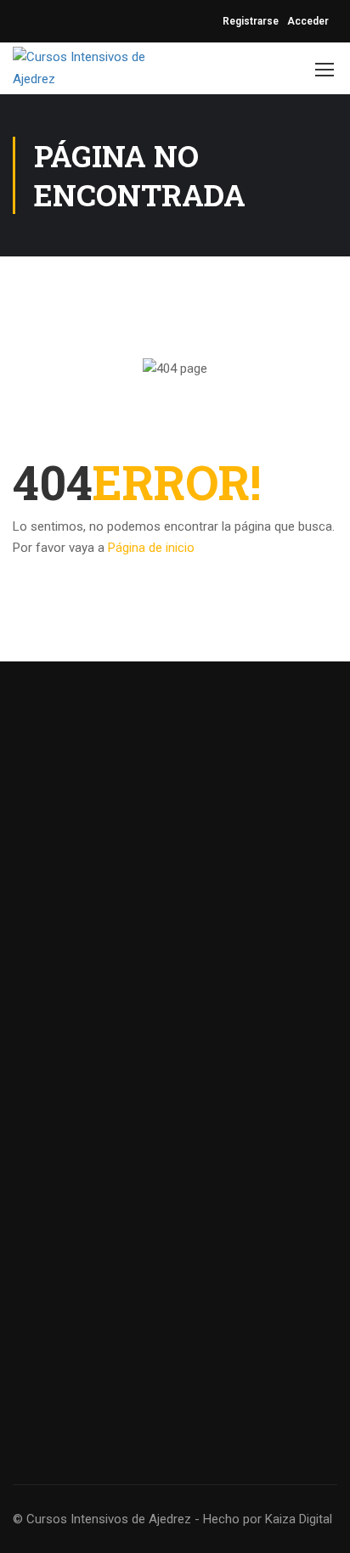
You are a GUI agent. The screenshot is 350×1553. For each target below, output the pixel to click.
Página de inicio (151, 547)
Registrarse (251, 21)
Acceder (308, 21)
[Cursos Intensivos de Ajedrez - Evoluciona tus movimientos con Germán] (85, 68)
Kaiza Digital (298, 1519)
